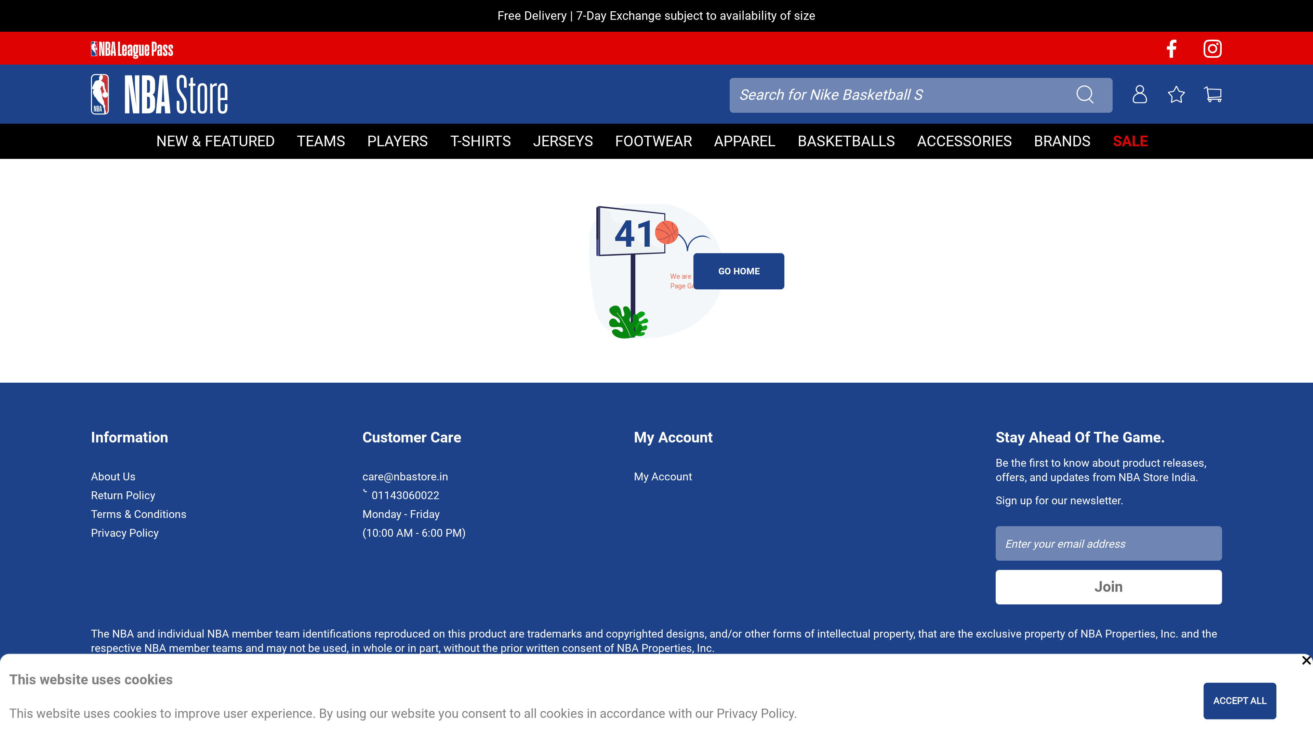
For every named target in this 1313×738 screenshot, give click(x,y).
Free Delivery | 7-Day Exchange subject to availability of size (656, 16)
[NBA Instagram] (1213, 55)
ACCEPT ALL (1240, 701)
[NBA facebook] (1172, 55)
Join (1109, 586)
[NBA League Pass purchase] (132, 50)
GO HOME (739, 271)
